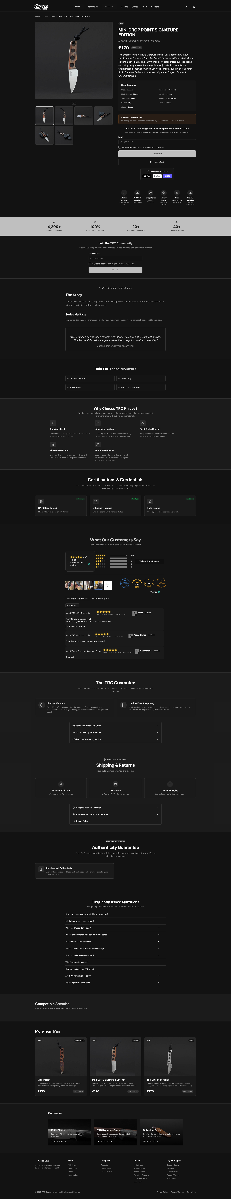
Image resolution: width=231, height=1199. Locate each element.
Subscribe (116, 270)
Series (70, 1172)
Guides (135, 7)
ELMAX (130, 90)
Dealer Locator (106, 1168)
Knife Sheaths (139, 1172)
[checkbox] (119, 147)
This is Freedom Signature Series (86, 651)
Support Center (173, 1165)
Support (155, 7)
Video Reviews (106, 1172)
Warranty (170, 1168)
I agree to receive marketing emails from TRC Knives (143, 147)
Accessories (108, 7)
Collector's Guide (140, 1178)
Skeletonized (171, 98)
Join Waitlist (157, 154)
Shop (46, 16)
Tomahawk (93, 7)
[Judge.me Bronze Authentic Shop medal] (161, 583)
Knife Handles (139, 1168)
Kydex (130, 107)
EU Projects (171, 1178)
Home (37, 16)
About (144, 7)
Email (120, 137)
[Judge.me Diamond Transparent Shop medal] (125, 583)
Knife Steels (138, 1165)
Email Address (94, 254)
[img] (80, 558)
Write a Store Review (149, 561)
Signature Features (141, 1175)
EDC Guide (138, 1182)
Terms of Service (173, 1175)
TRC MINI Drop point (80, 613)
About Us (104, 1165)
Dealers (124, 7)
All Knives (72, 1165)
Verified (153, 592)
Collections (72, 1168)
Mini (53, 16)
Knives (77, 7)
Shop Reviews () (100, 599)
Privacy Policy (172, 1172)
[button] (101, 555)
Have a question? (157, 162)
